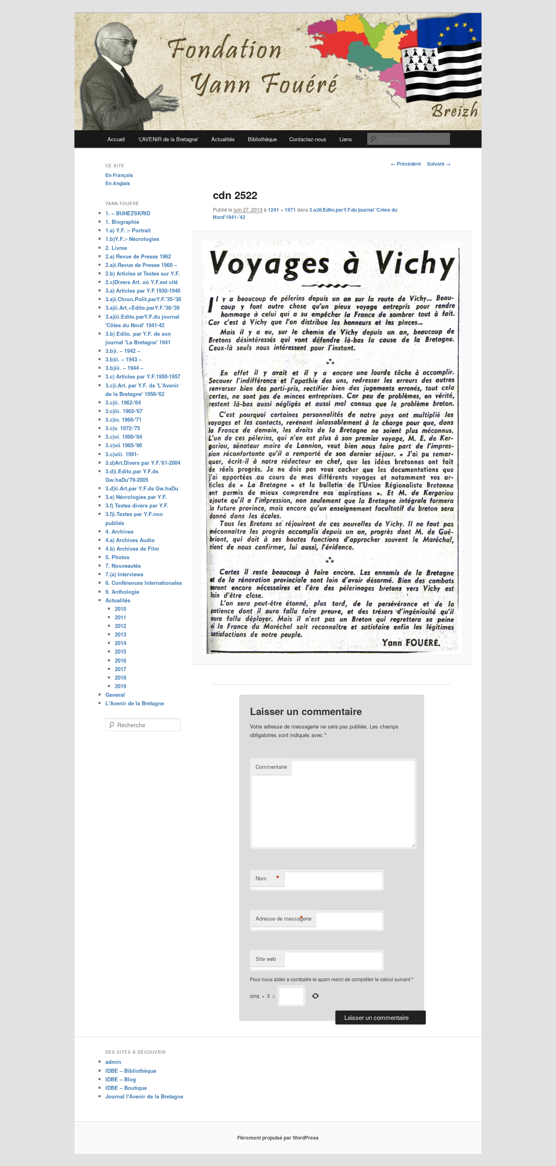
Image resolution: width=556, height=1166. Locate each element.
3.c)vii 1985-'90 (123, 445)
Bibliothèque (262, 139)
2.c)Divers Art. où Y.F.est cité (141, 282)
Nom (268, 878)
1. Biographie (122, 221)
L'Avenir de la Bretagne (134, 703)
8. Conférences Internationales (143, 582)
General (115, 694)
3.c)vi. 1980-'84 (123, 436)
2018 (120, 677)
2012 (120, 626)
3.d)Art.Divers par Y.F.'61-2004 (142, 462)
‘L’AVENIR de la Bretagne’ (168, 139)
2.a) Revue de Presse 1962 (138, 256)
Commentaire (271, 766)
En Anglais (117, 183)
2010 (120, 609)
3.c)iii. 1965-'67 (123, 411)
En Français (119, 175)
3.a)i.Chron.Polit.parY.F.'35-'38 (143, 299)
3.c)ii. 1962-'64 (123, 402)
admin (113, 1061)
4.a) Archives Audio (130, 540)
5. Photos (117, 557)
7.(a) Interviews (124, 574)
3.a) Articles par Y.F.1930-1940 (142, 290)
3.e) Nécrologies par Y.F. (136, 497)
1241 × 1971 (282, 209)
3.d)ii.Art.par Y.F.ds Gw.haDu (141, 488)
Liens (345, 139)
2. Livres (116, 248)
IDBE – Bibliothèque (130, 1070)
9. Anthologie (122, 591)
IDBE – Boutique (126, 1088)
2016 (120, 660)
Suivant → (439, 163)
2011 (120, 617)
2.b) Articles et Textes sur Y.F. (142, 273)
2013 (120, 634)
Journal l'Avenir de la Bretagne (144, 1096)
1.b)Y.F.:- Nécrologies (132, 239)
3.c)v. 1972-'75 (122, 428)
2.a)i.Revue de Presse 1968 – (141, 265)
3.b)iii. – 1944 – (124, 368)
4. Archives (119, 531)
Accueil (116, 139)
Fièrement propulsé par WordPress (278, 1137)
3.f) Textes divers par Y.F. (137, 505)
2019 (120, 686)
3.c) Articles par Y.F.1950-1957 (142, 376)
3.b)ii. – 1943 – (123, 359)
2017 (120, 669)
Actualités (223, 139)
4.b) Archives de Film (132, 548)
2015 (120, 651)
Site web (266, 959)
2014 (120, 643)
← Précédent (406, 163)
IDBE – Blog (120, 1079)
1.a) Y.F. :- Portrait (128, 230)
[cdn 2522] (331, 447)
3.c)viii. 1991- (121, 454)
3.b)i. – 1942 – (122, 350)
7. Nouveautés (123, 565)
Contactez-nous (307, 139)
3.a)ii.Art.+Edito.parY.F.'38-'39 (142, 307)
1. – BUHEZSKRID (127, 213)
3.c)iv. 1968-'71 (123, 419)
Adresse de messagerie (283, 918)
